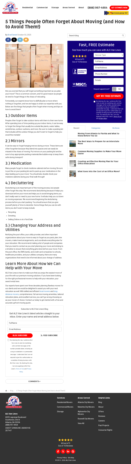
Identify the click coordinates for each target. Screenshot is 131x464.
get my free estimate (108, 96)
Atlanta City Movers (86, 402)
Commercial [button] (42, 8)
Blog (100, 402)
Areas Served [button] (69, 8)
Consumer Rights (105, 430)
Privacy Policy (103, 118)
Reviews (101, 416)
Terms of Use (20, 369)
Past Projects (103, 425)
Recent (76, 128)
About (100, 407)
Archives (115, 128)
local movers (45, 291)
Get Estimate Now (119, 8)
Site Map (71, 458)
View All (81, 423)
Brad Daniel (12, 35)
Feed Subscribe (50, 335)
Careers (101, 421)
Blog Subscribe (20, 335)
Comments (33, 381)
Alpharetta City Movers (84, 412)
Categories (95, 128)
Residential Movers (64, 402)
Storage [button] (55, 8)
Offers (101, 411)
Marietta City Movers (86, 407)
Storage (60, 411)
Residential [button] (27, 8)
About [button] (81, 8)
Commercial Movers (65, 407)
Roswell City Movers (86, 419)
